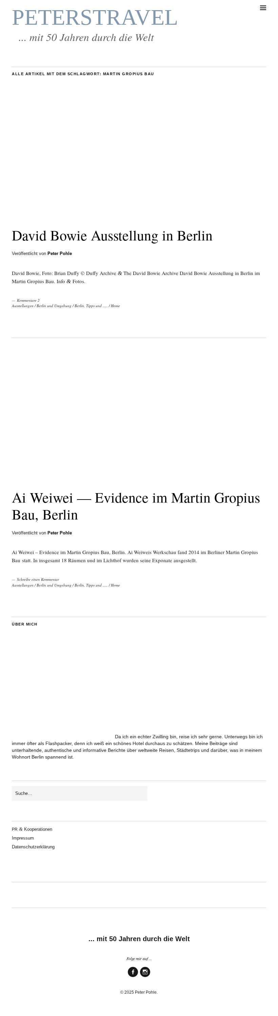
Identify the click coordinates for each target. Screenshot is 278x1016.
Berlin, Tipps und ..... (91, 305)
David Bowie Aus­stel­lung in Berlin (112, 235)
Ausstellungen (23, 305)
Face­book (133, 976)
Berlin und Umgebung (54, 305)
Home (115, 305)
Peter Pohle (59, 253)
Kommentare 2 (28, 300)
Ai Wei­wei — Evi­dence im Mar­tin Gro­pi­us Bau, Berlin (136, 506)
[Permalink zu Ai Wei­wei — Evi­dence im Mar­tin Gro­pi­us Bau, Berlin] (139, 475)
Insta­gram (145, 976)
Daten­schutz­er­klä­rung (33, 846)
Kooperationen (32, 829)
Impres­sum (23, 838)
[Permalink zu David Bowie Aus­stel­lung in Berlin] (139, 212)
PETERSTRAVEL (95, 17)
